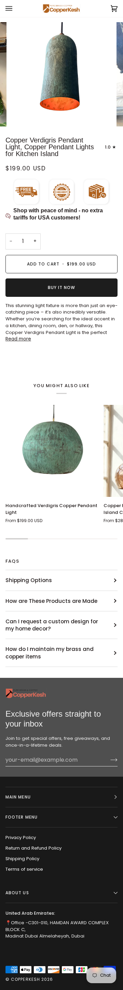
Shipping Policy (22, 858)
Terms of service (24, 869)
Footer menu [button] (21, 817)
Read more (18, 339)
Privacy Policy (20, 837)
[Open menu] (15, 8)
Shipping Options (28, 580)
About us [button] (17, 893)
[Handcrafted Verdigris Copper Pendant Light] (51, 451)
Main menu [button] (18, 797)
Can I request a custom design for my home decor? (51, 625)
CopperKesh (25, 979)
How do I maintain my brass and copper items (49, 652)
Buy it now (62, 287)
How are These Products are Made (51, 601)
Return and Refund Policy (33, 848)
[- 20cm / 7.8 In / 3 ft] (51, 451)
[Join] (108, 760)
